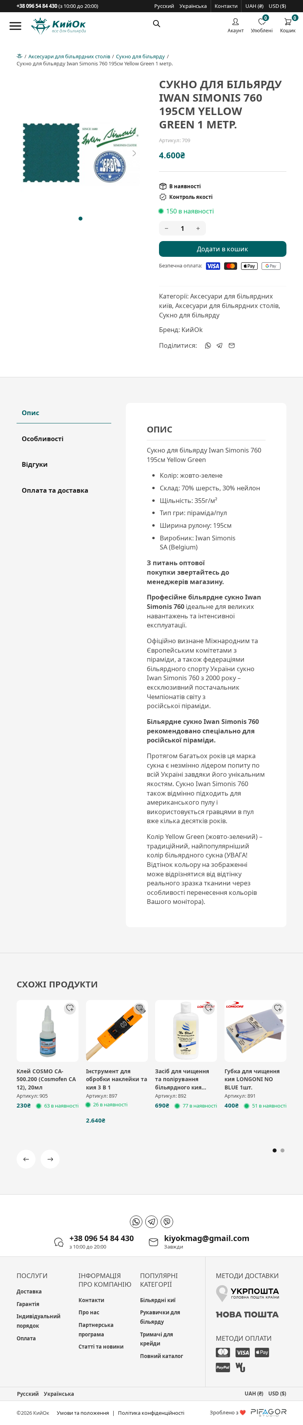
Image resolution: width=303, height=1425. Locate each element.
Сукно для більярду (140, 56)
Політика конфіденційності (151, 1412)
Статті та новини (101, 1346)
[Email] (232, 345)
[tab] (80, 219)
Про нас (89, 1312)
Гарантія (28, 1304)
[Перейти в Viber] (167, 1221)
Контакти (226, 5)
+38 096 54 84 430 (101, 1238)
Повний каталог (161, 1356)
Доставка (29, 1291)
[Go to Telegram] (151, 1221)
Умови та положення (83, 1412)
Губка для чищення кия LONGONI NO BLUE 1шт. (252, 1079)
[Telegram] (220, 345)
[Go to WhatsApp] (136, 1221)
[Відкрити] (15, 26)
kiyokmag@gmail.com (206, 1238)
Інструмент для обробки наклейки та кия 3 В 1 (116, 1079)
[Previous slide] (26, 153)
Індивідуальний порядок (38, 1321)
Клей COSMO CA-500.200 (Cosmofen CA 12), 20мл (46, 1079)
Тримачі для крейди (156, 1339)
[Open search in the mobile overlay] (157, 23)
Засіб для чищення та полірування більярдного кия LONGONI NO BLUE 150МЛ (182, 1087)
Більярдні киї (158, 1300)
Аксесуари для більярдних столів (69, 56)
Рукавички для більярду (160, 1317)
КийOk (192, 329)
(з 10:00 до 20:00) (57, 5)
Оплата (26, 1338)
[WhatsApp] (208, 345)
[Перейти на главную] (58, 26)
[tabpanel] (206, 665)
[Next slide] (134, 153)
